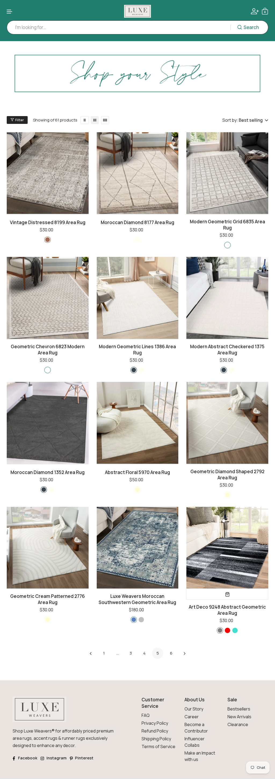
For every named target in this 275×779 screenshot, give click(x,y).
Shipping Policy (156, 739)
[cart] (265, 11)
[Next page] (184, 653)
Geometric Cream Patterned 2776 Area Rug (47, 599)
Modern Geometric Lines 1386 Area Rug (137, 349)
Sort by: (230, 120)
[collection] (227, 594)
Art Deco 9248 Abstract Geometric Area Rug (227, 610)
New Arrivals (239, 717)
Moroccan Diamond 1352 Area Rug (47, 472)
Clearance (237, 724)
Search (251, 27)
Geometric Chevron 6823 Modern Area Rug (48, 349)
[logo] (137, 11)
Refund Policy (155, 731)
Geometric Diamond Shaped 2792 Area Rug (227, 474)
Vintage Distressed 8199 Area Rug (47, 222)
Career (191, 717)
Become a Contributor (196, 727)
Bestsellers (238, 709)
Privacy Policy (155, 723)
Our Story (193, 709)
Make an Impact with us (199, 756)
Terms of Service (158, 746)
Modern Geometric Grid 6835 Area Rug (227, 224)
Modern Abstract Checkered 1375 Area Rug (227, 349)
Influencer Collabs (194, 742)
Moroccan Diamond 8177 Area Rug (137, 222)
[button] (10, 12)
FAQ (146, 715)
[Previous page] (90, 653)
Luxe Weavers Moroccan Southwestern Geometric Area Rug (137, 599)
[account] (255, 11)
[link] (137, 78)
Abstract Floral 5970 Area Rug (137, 472)
